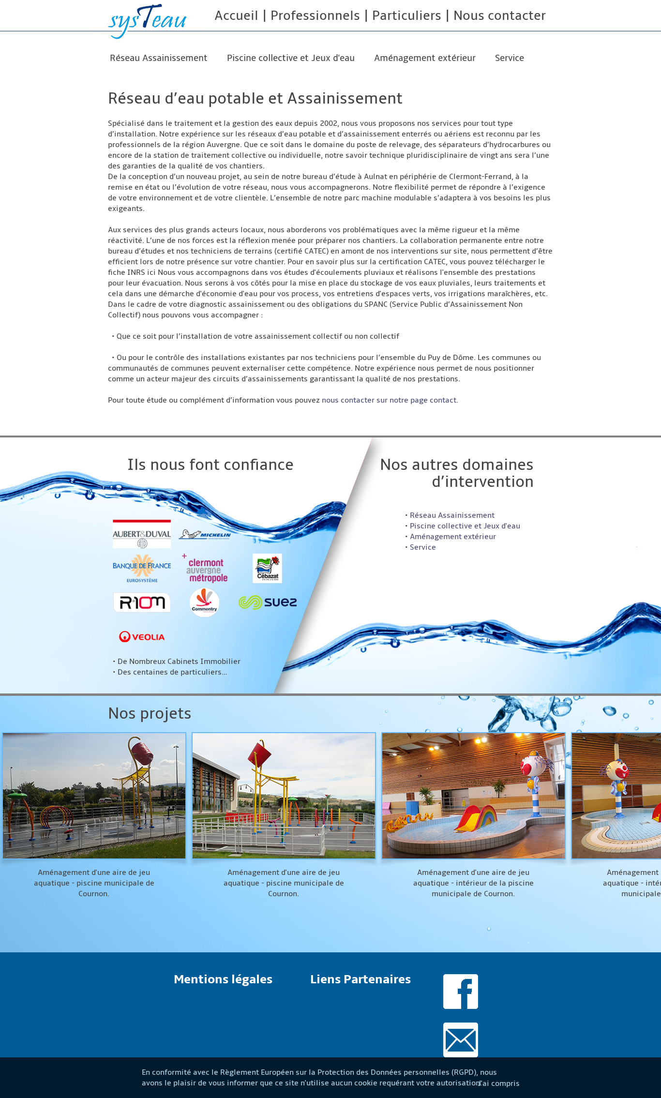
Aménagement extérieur (425, 58)
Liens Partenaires (360, 979)
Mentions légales (223, 979)
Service (509, 58)
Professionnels (315, 16)
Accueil (236, 16)
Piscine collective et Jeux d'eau (291, 58)
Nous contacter (499, 16)
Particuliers (406, 16)
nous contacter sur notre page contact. (390, 400)
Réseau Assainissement (159, 58)
